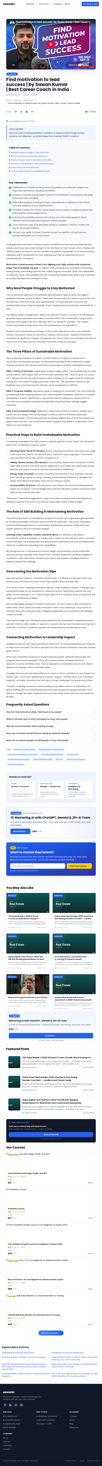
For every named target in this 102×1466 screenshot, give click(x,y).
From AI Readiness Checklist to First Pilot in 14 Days (24, 1357)
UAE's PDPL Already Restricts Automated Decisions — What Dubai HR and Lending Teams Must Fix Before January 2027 (24, 1366)
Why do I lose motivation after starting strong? (30, 726)
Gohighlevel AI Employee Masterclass (18, 1352)
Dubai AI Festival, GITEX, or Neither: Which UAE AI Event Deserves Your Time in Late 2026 (74, 1358)
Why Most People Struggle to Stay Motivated (29, 152)
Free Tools (44, 4)
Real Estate (28, 100)
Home (8, 100)
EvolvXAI (6, 1449)
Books (72, 1420)
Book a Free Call (51, 1134)
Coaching (7, 1445)
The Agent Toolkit (44, 1423)
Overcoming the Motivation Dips (25, 167)
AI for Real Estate (10, 1416)
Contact (6, 1441)
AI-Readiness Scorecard (46, 1416)
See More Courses (49, 1333)
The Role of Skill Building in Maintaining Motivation (32, 163)
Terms (82, 1461)
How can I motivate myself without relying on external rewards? (38, 733)
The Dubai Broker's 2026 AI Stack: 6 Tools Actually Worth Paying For (26, 1374)
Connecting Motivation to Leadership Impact (30, 171)
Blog (71, 1423)
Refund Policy (93, 1461)
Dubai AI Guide (9, 1427)
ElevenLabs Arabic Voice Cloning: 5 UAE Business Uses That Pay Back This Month (74, 1365)
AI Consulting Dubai (11, 1420)
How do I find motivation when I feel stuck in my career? (34, 712)
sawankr (9, 4)
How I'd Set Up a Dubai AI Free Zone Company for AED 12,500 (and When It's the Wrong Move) (74, 1374)
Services (30, 4)
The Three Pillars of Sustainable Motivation (29, 156)
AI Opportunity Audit (12, 1423)
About (67, 4)
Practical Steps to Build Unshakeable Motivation (31, 160)
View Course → (20, 831)
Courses (17, 100)
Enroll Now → (51, 1035)
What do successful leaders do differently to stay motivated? (37, 740)
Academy (57, 4)
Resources (74, 1427)
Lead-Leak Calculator (45, 1420)
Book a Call (92, 4)
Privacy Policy (71, 1461)
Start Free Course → (79, 866)
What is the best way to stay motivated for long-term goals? (37, 719)
